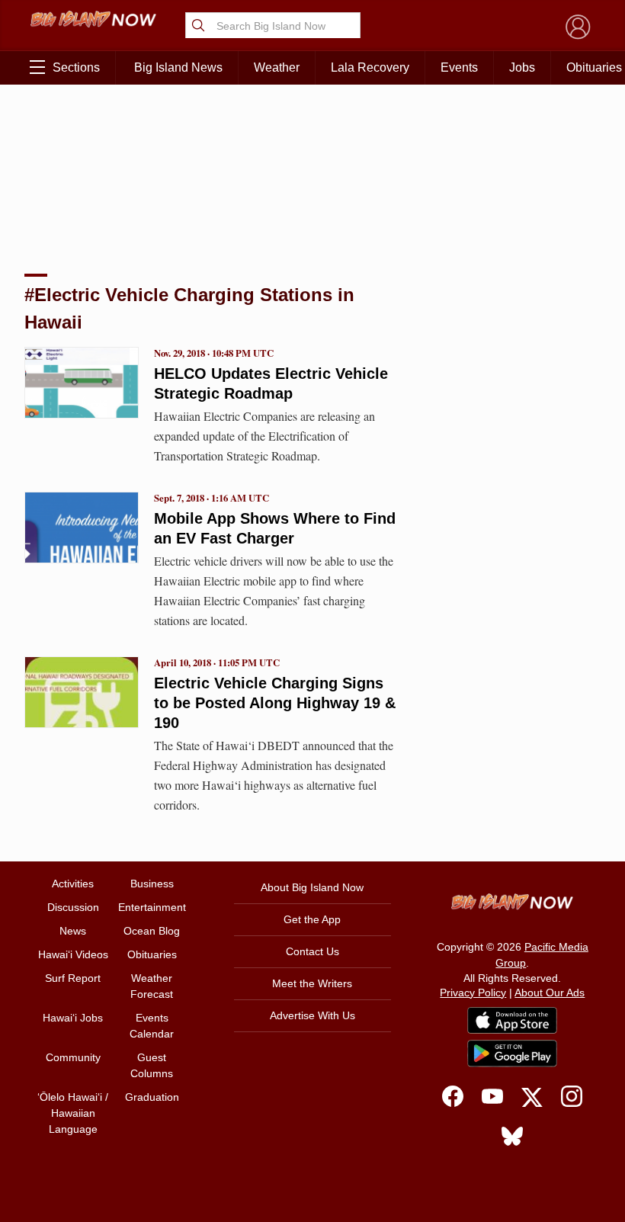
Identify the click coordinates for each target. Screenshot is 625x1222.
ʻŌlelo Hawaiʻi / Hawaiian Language (72, 1113)
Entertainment (152, 907)
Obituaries (152, 954)
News (72, 931)
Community (73, 1057)
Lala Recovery (370, 67)
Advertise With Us (312, 1015)
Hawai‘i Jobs (73, 1018)
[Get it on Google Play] (512, 1053)
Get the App (312, 919)
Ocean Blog (151, 931)
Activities (73, 883)
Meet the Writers (312, 983)
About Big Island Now (312, 887)
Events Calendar (152, 1026)
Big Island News (178, 67)
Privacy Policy (473, 992)
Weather (277, 67)
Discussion (73, 907)
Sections (76, 67)
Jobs (522, 67)
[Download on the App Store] (512, 1020)
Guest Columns (151, 1065)
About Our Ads (549, 992)
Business (152, 883)
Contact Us (312, 951)
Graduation (152, 1097)
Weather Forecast (151, 986)
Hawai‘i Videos (73, 954)
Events (459, 67)
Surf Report (73, 978)
